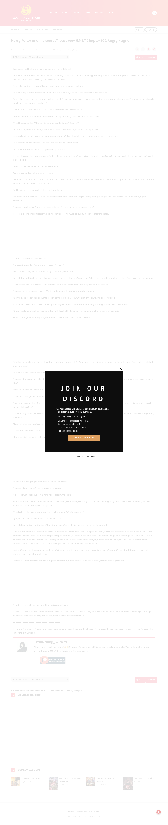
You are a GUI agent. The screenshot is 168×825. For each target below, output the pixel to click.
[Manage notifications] (158, 812)
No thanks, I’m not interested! (84, 456)
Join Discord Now (84, 438)
